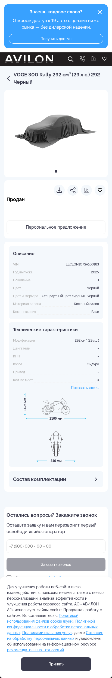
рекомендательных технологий (35, 650)
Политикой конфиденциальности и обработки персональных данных (52, 627)
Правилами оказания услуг (47, 633)
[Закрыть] (99, 12)
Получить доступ (56, 39)
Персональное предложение (56, 227)
